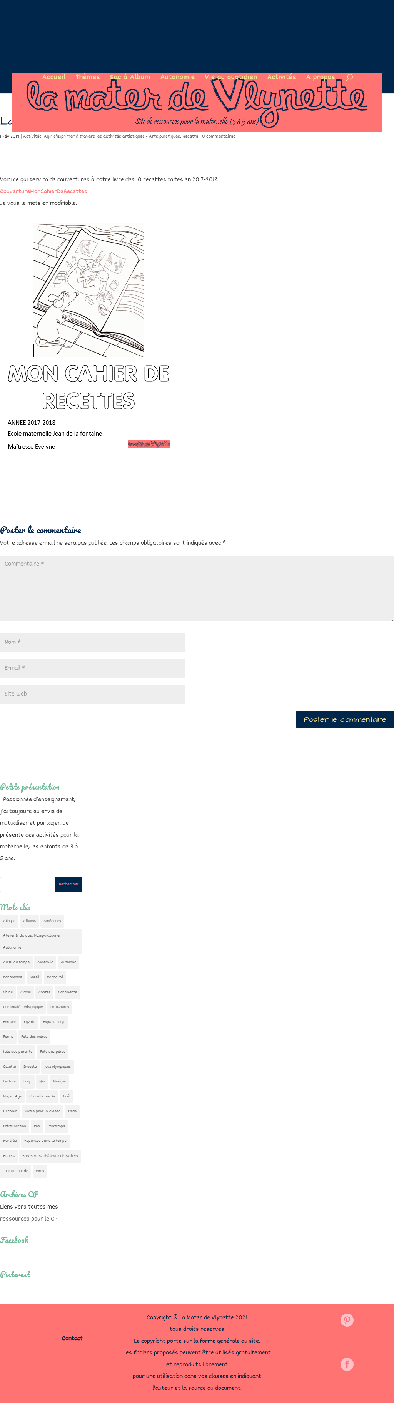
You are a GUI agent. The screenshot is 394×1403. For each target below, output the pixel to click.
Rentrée (10, 1141)
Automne (68, 962)
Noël (66, 1096)
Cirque (25, 992)
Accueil (54, 79)
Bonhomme (12, 977)
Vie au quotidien (231, 79)
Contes (44, 992)
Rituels (9, 1156)
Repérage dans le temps (45, 1141)
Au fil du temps (16, 962)
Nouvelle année (42, 1096)
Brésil (34, 977)
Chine (8, 992)
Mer (42, 1081)
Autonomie (177, 79)
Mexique (59, 1081)
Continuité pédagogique (23, 1007)
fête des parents (17, 1051)
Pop (37, 1126)
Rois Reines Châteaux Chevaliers (50, 1156)
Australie (45, 962)
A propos (320, 79)
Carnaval (55, 977)
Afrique (9, 921)
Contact (72, 1339)
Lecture (9, 1081)
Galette (9, 1067)
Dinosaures (59, 1007)
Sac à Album (130, 79)
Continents (67, 992)
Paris (72, 1111)
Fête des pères (52, 1051)
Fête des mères (34, 1036)
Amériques (52, 921)
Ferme (8, 1036)
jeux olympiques (57, 1067)
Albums (29, 921)
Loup (27, 1081)
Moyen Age (12, 1096)
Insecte (30, 1067)
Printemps (56, 1126)
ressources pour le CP (28, 1219)
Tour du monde (15, 1171)
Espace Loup (54, 1022)
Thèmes (88, 79)
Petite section (14, 1126)
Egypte (29, 1022)
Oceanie (10, 1111)
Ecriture (9, 1022)
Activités (281, 79)
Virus (40, 1171)
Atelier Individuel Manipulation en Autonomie (32, 941)
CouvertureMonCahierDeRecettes (43, 192)
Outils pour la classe (42, 1111)
